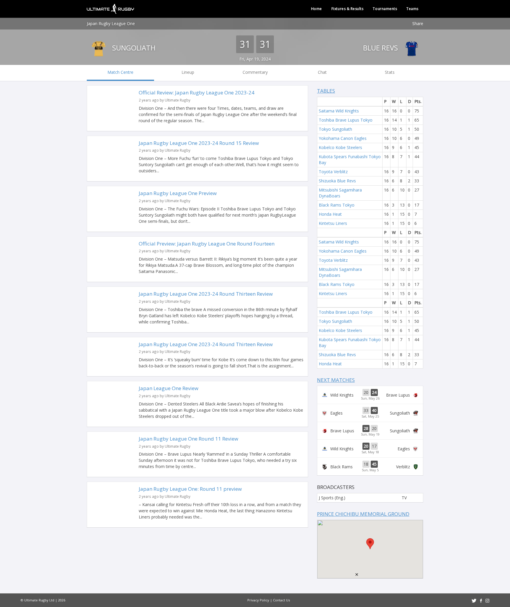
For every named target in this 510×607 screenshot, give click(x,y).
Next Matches (336, 380)
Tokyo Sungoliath (335, 129)
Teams (412, 8)
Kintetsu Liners (333, 223)
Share (417, 23)
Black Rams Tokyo (336, 205)
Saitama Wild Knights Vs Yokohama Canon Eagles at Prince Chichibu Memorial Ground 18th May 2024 (370, 448)
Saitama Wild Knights (339, 111)
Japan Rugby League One (111, 23)
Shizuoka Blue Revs (337, 181)
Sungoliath (133, 48)
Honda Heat (330, 214)
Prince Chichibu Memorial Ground (363, 514)
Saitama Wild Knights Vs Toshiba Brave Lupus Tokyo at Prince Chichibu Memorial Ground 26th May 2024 (370, 395)
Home (316, 8)
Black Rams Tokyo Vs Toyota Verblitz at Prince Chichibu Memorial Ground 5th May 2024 (370, 466)
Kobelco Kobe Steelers (340, 147)
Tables (326, 90)
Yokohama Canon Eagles (343, 138)
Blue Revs (381, 48)
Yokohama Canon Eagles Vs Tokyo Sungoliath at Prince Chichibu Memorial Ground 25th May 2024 (370, 413)
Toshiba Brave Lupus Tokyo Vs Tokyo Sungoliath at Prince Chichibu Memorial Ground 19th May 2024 (370, 431)
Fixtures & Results (347, 8)
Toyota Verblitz (333, 171)
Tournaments (385, 8)
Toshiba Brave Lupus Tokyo (345, 120)
